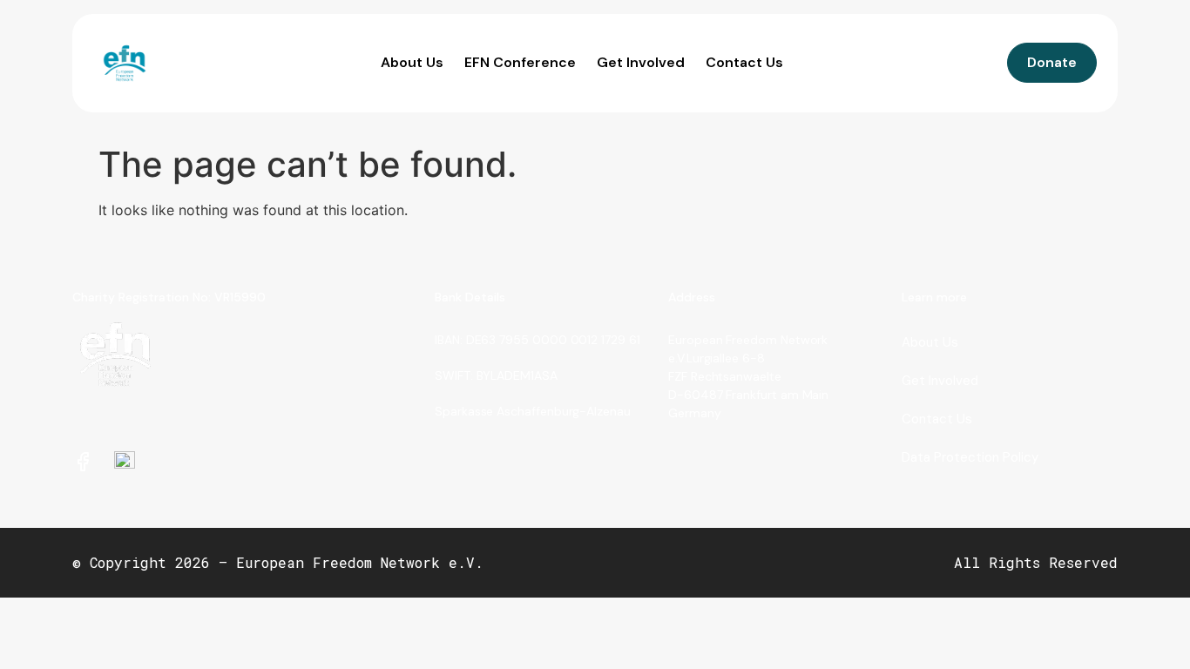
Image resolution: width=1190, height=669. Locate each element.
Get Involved (641, 62)
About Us (412, 62)
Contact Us (744, 62)
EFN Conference (520, 62)
